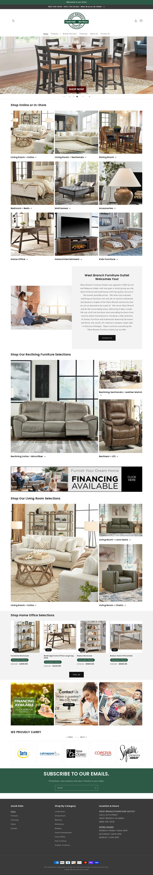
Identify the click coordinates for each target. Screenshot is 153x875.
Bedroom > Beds (20, 208)
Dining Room (106, 157)
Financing (14, 820)
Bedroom (58, 820)
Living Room (60, 811)
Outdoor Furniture (62, 845)
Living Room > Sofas (22, 157)
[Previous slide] (64, 96)
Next (82, 737)
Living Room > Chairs (111, 605)
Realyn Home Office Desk (121, 656)
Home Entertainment (67, 259)
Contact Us (107, 338)
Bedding (58, 828)
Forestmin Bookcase (20, 656)
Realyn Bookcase (84, 656)
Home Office (18, 259)
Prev (70, 737)
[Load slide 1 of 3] (70, 96)
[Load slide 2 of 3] (73, 96)
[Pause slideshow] (89, 96)
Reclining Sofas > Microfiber (27, 456)
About (13, 824)
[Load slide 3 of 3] (77, 96)
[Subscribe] (95, 788)
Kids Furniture (107, 259)
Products (14, 816)
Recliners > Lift (107, 456)
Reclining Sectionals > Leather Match (120, 392)
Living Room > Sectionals (69, 157)
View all (76, 674)
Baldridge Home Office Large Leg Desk (59, 657)
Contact (14, 828)
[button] (13, 20)
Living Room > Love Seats (113, 539)
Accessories (106, 208)
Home (13, 811)
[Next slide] (83, 96)
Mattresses (61, 208)
